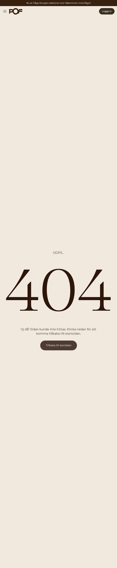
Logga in (107, 11)
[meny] (5, 11)
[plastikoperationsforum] (14, 11)
